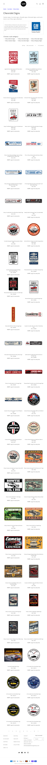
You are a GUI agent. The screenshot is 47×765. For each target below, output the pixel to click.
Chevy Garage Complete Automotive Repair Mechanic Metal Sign (13, 184)
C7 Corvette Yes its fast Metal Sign (34, 666)
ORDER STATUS (17, 741)
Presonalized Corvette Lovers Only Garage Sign (33, 383)
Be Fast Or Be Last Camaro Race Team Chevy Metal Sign (34, 98)
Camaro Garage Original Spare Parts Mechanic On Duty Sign (33, 555)
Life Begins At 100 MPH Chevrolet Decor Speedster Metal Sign (34, 69)
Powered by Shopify (29, 763)
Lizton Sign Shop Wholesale (21, 763)
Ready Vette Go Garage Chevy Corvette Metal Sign (33, 213)
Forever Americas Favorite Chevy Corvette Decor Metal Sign (13, 98)
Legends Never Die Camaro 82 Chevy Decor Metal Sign (13, 69)
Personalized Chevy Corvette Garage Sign (33, 298)
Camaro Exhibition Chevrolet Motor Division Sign (34, 583)
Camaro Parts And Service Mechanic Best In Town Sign (34, 440)
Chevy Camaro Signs (10, 40)
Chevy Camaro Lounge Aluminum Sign (13, 554)
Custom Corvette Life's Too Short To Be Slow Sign (34, 326)
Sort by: (23, 45)
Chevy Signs (16, 9)
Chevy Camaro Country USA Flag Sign (13, 611)
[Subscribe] (42, 739)
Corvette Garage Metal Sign (13, 666)
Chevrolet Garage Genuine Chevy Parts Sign (13, 354)
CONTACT (26, 735)
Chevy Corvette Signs (23, 40)
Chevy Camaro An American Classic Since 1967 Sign (13, 469)
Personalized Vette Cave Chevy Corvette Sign (13, 292)
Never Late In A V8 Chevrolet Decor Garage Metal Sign (33, 127)
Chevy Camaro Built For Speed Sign (33, 525)
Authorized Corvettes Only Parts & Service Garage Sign (33, 355)
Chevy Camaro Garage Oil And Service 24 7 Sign (34, 468)
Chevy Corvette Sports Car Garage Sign (13, 383)
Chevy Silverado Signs (36, 38)
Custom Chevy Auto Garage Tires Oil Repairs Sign (13, 411)
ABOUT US (5, 747)
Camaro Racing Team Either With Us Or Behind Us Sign (33, 411)
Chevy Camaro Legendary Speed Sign (33, 611)
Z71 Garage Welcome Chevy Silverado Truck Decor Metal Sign (34, 184)
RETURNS (5, 744)
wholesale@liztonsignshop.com (31, 745)
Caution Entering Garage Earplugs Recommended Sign (13, 270)
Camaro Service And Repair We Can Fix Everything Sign (13, 583)
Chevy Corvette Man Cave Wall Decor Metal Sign (13, 212)
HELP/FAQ (16, 735)
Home (4, 9)
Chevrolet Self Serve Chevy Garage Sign (13, 326)
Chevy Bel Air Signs (10, 38)
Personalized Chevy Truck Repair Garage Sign (33, 269)
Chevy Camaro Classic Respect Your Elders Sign (13, 639)
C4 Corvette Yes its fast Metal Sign (13, 721)
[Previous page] (8, 731)
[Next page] (38, 731)
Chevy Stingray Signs (36, 40)
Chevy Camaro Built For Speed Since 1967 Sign (33, 639)
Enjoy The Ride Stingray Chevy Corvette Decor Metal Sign (13, 127)
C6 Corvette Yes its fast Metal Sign (13, 694)
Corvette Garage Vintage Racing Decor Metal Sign (13, 242)
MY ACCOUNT (6, 738)
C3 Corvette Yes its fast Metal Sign (34, 721)
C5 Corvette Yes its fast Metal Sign (34, 694)
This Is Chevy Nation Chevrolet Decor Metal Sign (34, 156)
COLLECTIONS (17, 744)
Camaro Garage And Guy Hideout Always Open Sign (33, 497)
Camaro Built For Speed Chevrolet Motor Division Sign (13, 440)
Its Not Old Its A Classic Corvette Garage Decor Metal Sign (33, 242)
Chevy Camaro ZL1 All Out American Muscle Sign (13, 526)
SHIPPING (5, 741)
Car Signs (10, 9)
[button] (4, 3)
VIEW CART (16, 738)
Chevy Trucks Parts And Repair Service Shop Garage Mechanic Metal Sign (13, 156)
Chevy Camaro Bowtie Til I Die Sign (13, 496)
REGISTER (5, 735)
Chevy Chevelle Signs (23, 38)
